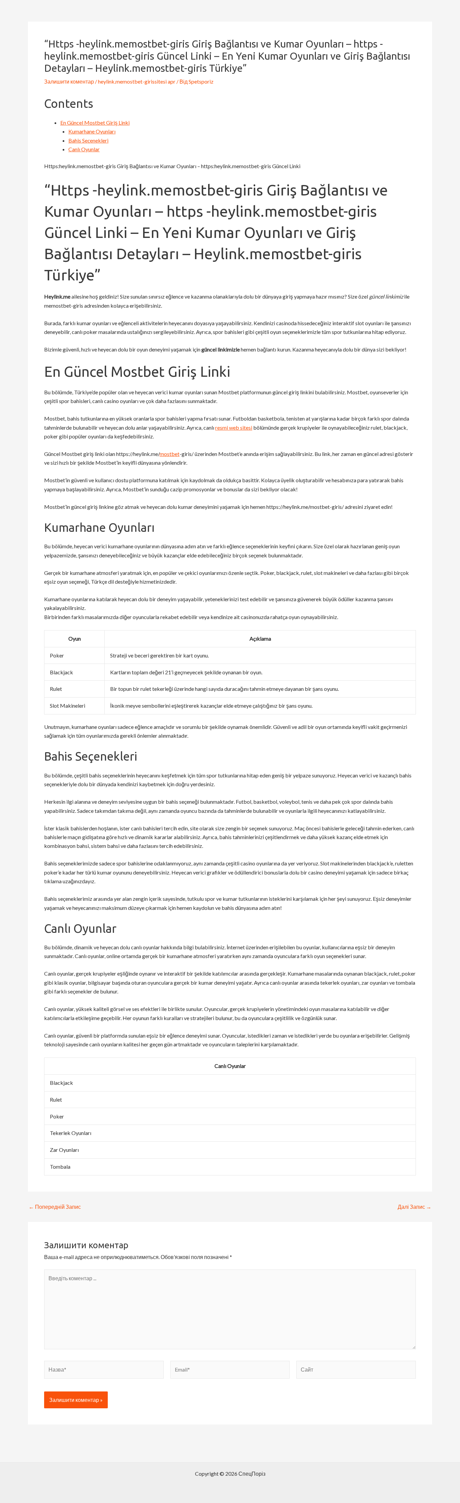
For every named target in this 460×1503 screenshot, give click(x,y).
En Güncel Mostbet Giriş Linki (95, 122)
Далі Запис (414, 1206)
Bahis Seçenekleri (88, 140)
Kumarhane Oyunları (92, 131)
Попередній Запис (55, 1206)
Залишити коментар (69, 81)
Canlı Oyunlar (84, 149)
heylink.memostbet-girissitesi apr (136, 81)
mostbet (169, 454)
